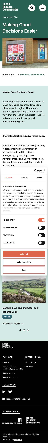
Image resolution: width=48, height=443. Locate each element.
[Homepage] (13, 8)
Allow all (24, 254)
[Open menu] (42, 7)
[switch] (41, 228)
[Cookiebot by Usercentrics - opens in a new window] (34, 170)
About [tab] (39, 178)
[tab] (20, 330)
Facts (14, 74)
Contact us (28, 366)
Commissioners (8, 373)
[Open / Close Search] (31, 7)
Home (5, 74)
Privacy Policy (30, 362)
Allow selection (24, 262)
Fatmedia (18, 439)
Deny (24, 270)
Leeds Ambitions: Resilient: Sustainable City (12, 367)
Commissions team (9, 377)
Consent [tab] (8, 178)
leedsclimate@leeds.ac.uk (18, 399)
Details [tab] (24, 178)
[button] (24, 301)
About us (6, 362)
